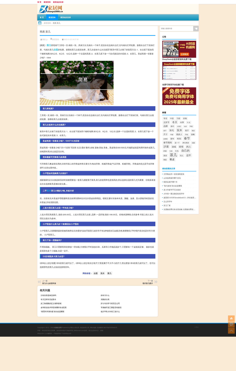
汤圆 (193, 143)
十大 (188, 122)
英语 (165, 155)
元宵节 (166, 122)
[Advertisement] (74, 354)
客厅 (187, 130)
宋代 (171, 130)
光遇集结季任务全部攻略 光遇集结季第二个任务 (180, 209)
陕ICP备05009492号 (110, 327)
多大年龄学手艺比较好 (172, 189)
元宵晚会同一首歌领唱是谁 (174, 174)
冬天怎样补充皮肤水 (48, 299)
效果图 (165, 139)
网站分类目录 (74, 327)
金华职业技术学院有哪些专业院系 (53, 307)
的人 (188, 146)
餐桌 (172, 159)
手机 (186, 134)
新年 (172, 138)
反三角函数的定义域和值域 (51, 303)
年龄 (171, 134)
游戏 (174, 146)
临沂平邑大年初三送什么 (110, 311)
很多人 (179, 134)
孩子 (164, 130)
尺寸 (165, 134)
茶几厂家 (167, 205)
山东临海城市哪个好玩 (172, 178)
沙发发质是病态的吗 (48, 295)
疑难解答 (100, 327)
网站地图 (93, 327)
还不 (188, 155)
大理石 (179, 126)
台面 (56, 49)
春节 (187, 138)
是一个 (177, 142)
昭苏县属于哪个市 (170, 182)
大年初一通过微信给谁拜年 (174, 193)
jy (47, 39)
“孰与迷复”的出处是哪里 (173, 186)
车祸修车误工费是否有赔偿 (111, 307)
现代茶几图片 (148, 283)
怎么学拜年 (168, 201)
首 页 (39, 2)
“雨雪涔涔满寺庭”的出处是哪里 (52, 311)
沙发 (166, 146)
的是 (165, 151)
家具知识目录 (58, 2)
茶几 (49, 45)
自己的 (185, 150)
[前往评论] (231, 324)
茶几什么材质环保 (49, 283)
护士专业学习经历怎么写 (110, 303)
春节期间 (167, 142)
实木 (49, 190)
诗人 (181, 155)
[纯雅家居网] (50, 5)
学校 (191, 126)
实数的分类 (105, 299)
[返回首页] (231, 318)
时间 (179, 138)
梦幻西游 (186, 142)
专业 (165, 118)
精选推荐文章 (84, 327)
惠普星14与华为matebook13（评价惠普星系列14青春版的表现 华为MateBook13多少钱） (180, 197)
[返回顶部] (231, 330)
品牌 (165, 126)
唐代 (172, 126)
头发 (185, 126)
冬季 (182, 122)
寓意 (193, 130)
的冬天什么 (105, 295)
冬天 (174, 122)
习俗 (178, 118)
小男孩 (196, 327)
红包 (176, 151)
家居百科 (47, 2)
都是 (165, 159)
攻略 (193, 134)
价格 (185, 118)
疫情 (181, 146)
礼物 (171, 151)
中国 (172, 118)
